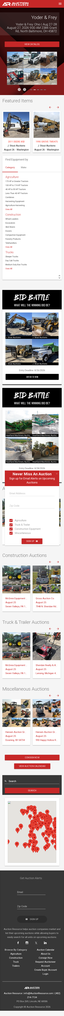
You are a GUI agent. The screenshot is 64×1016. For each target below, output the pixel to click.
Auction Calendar (45, 949)
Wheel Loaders (11, 219)
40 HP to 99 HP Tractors (15, 189)
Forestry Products (13, 239)
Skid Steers (10, 227)
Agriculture (15, 520)
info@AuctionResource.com (38, 993)
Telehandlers (11, 243)
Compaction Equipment (15, 235)
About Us (45, 953)
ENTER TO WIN (32, 376)
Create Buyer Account (45, 969)
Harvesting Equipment (14, 201)
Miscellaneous (15, 533)
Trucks (9, 252)
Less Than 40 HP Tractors (16, 193)
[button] (19, 89)
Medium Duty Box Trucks (16, 265)
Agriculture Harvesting (15, 205)
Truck (16, 961)
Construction (13, 214)
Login (45, 973)
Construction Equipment (15, 528)
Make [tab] (23, 167)
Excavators (10, 223)
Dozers (8, 231)
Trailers (16, 965)
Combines (9, 197)
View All (8, 209)
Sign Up (30, 541)
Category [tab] (10, 167)
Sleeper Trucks (11, 257)
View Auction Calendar (32, 766)
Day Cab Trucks (12, 261)
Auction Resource (13, 993)
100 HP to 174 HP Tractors (16, 185)
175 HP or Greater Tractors (16, 181)
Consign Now (32, 757)
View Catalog (32, 44)
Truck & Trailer (15, 524)
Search (32, 790)
